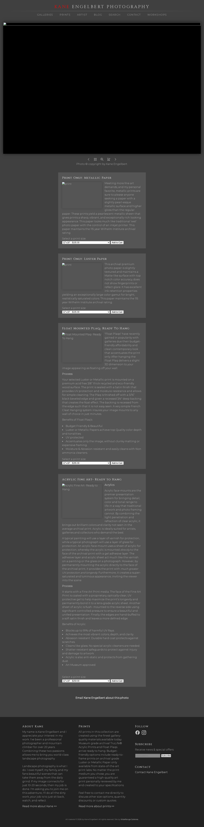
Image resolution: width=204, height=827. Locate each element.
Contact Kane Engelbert (151, 772)
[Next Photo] (115, 160)
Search (115, 14)
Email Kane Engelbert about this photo (102, 697)
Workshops (157, 14)
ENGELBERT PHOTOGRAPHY (102, 7)
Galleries (45, 14)
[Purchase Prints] (108, 160)
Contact (134, 14)
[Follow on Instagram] (144, 732)
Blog (98, 14)
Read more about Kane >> (39, 806)
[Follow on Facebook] (138, 732)
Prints (65, 14)
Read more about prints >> (96, 806)
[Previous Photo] (88, 160)
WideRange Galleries (129, 819)
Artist (82, 14)
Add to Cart (117, 242)
